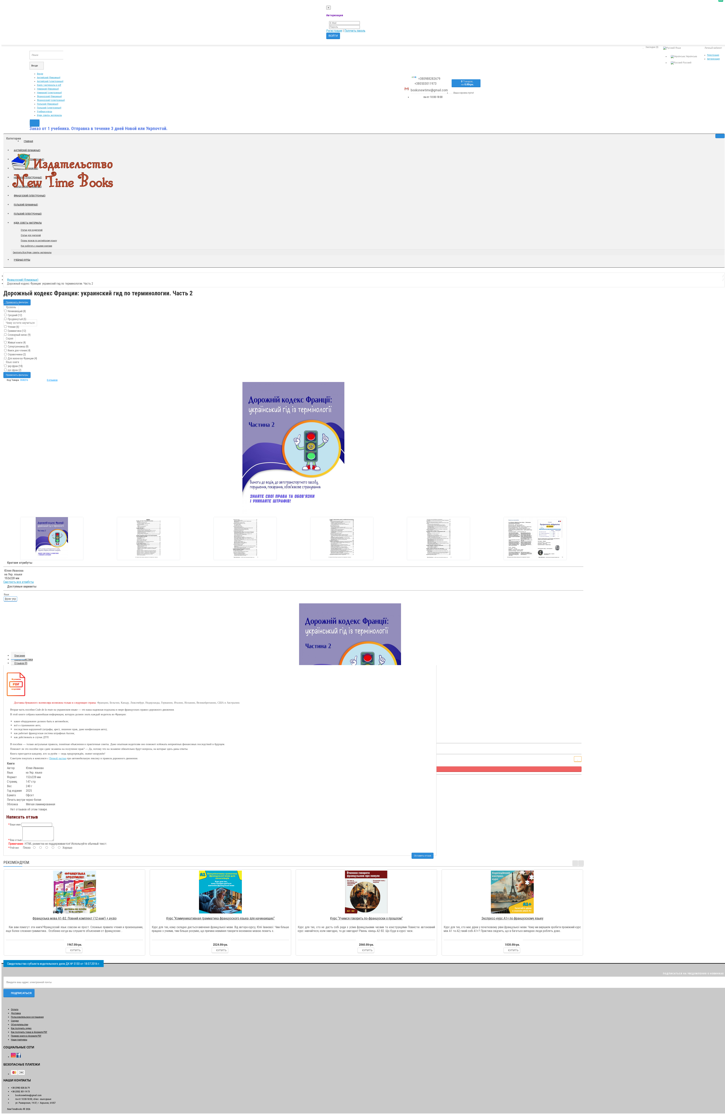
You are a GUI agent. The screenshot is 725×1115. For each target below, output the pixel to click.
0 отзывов (52, 380)
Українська (691, 56)
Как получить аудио (21, 1028)
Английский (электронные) (50, 81)
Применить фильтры (17, 302)
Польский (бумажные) (47, 104)
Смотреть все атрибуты (18, 582)
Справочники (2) (16, 354)
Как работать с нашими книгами (36, 246)
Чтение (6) (13, 326)
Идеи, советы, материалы (49, 115)
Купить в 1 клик (76, 913)
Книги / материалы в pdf (49, 85)
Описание (19, 655)
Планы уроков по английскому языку (39, 240)
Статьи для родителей (31, 230)
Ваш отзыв (16, 840)
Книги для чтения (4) (18, 350)
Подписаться (21, 993)
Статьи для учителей (31, 235)
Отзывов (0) (20, 663)
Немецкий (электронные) (49, 92)
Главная (28, 141)
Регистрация (334, 30)
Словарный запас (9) (19, 334)
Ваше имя (15, 824)
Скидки (15, 1020)
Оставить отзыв (422, 855)
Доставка (16, 1013)
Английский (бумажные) (48, 77)
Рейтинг (14, 847)
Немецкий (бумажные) (48, 89)
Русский (686, 62)
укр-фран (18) (15, 366)
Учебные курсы (44, 111)
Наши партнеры (19, 1039)
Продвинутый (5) (16, 319)
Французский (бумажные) (49, 96)
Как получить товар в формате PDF (29, 1032)
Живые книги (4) (16, 342)
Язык (6, 594)
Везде (40, 73)
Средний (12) (14, 315)
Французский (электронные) (51, 100)
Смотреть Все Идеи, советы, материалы (32, 252)
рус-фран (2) (14, 370)
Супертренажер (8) (18, 346)
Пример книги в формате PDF (26, 1035)
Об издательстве (19, 1024)
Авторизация (713, 59)
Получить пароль (354, 30)
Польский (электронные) (49, 107)
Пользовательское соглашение (27, 1017)
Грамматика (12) (16, 330)
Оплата (14, 1009)
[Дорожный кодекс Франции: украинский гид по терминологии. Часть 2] (293, 448)
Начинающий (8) (16, 311)
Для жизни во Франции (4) (22, 358)
